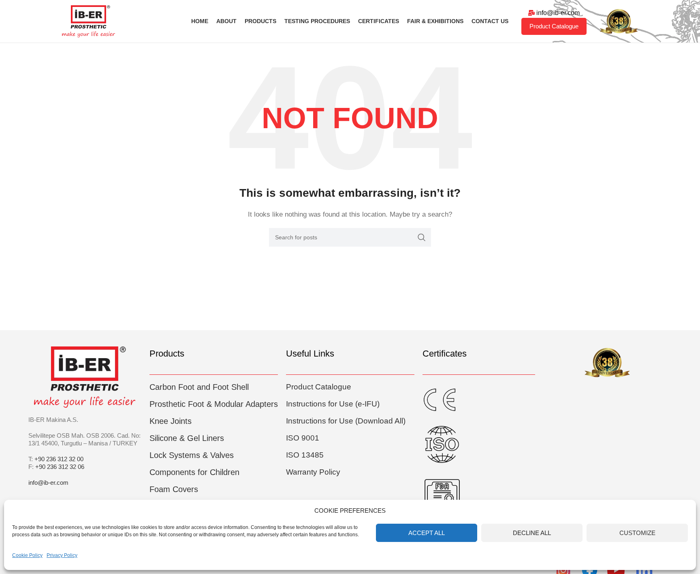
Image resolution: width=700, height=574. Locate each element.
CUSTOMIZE (637, 532)
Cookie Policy (27, 555)
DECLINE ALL (532, 532)
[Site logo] (88, 20)
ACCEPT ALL (426, 532)
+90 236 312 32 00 (58, 459)
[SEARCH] (421, 237)
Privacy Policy (62, 555)
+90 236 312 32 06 (59, 466)
